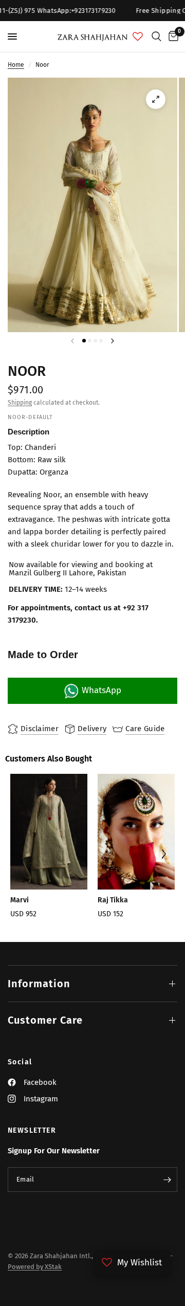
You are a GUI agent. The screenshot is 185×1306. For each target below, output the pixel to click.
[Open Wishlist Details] (137, 36)
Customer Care (45, 1020)
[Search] (156, 36)
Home (16, 64)
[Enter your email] (167, 1179)
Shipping (20, 402)
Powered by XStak (35, 1267)
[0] (171, 36)
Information (39, 983)
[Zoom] (155, 99)
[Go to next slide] (163, 855)
